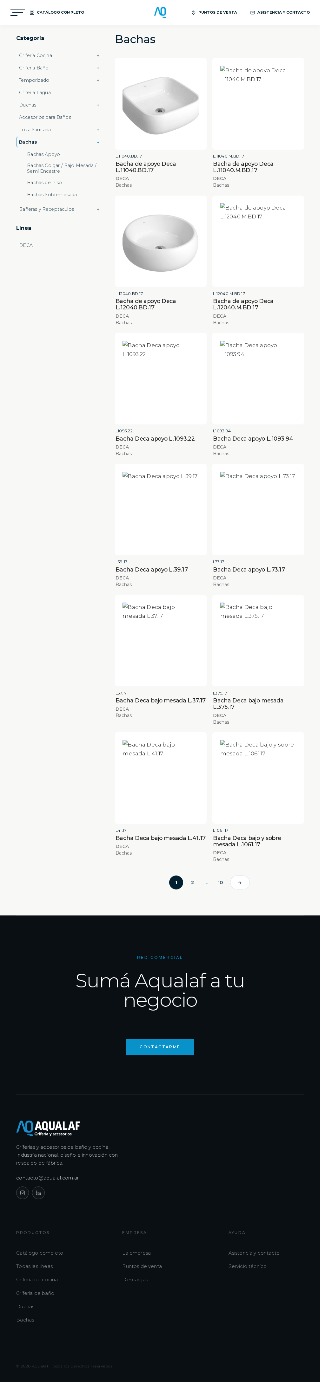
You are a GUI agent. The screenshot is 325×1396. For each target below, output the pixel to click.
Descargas (135, 1279)
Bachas (25, 1320)
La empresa (136, 1253)
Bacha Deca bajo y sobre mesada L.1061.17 (247, 841)
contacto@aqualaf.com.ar (47, 1178)
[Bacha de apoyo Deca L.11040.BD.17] (161, 104)
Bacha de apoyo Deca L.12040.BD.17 (146, 304)
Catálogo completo (39, 1253)
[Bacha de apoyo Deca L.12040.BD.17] (161, 241)
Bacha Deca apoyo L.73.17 (249, 569)
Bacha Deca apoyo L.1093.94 (253, 438)
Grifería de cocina (37, 1279)
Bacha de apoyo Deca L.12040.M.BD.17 (243, 304)
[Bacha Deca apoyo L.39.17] (161, 509)
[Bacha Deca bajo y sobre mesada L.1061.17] (258, 778)
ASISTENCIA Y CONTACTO (283, 12)
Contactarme (160, 1046)
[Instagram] (22, 1192)
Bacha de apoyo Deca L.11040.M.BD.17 (243, 166)
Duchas (25, 1306)
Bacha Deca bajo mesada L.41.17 (161, 838)
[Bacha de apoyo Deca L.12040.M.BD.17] (258, 241)
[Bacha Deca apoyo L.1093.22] (161, 378)
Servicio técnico (248, 1266)
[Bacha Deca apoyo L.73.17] (258, 509)
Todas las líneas (34, 1266)
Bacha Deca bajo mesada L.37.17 (161, 700)
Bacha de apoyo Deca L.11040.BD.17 (146, 166)
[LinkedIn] (38, 1192)
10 (220, 882)
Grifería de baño (35, 1293)
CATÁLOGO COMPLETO (60, 12)
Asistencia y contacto (254, 1253)
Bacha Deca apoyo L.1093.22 (155, 438)
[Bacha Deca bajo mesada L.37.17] (161, 641)
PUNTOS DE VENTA (217, 12)
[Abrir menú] (17, 12)
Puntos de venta (142, 1266)
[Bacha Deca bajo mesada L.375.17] (258, 641)
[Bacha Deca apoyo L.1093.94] (258, 378)
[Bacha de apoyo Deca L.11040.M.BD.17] (258, 104)
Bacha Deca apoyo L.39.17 (152, 569)
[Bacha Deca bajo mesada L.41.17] (161, 778)
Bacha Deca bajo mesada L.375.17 (248, 703)
